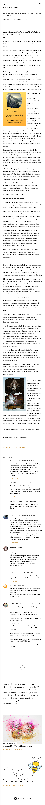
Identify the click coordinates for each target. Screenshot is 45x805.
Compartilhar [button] (7, 447)
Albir (11, 585)
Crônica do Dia (11, 7)
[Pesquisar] (40, 3)
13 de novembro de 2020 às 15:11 (26, 501)
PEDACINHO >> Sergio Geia (17, 745)
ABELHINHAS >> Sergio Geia (18, 781)
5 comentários (17, 749)
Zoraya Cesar (12, 450)
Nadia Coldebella (16, 547)
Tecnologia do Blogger (24, 798)
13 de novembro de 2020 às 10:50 (25, 460)
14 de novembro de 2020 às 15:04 (24, 573)
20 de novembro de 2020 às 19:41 (30, 604)
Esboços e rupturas (12, 19)
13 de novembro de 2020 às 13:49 (27, 483)
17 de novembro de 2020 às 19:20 (23, 585)
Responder (14, 478)
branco (12, 516)
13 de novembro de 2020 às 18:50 (25, 515)
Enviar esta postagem (19, 447)
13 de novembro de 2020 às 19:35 (20, 549)
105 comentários (18, 785)
